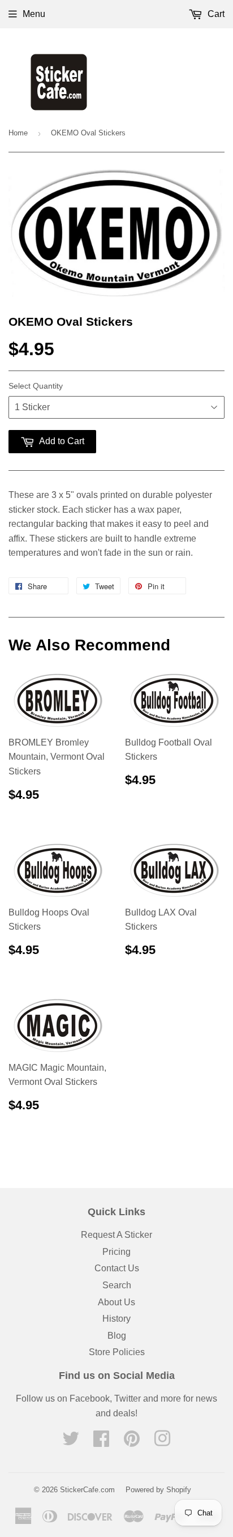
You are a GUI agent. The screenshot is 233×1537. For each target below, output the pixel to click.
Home (18, 133)
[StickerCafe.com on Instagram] (162, 1442)
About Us (116, 1302)
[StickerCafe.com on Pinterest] (131, 1442)
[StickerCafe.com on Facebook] (101, 1442)
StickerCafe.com (87, 1489)
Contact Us (116, 1268)
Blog (116, 1335)
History (116, 1318)
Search (116, 1285)
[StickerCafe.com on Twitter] (70, 1442)
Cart (215, 14)
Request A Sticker (116, 1235)
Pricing (116, 1252)
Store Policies (117, 1352)
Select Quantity (35, 385)
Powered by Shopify (158, 1489)
